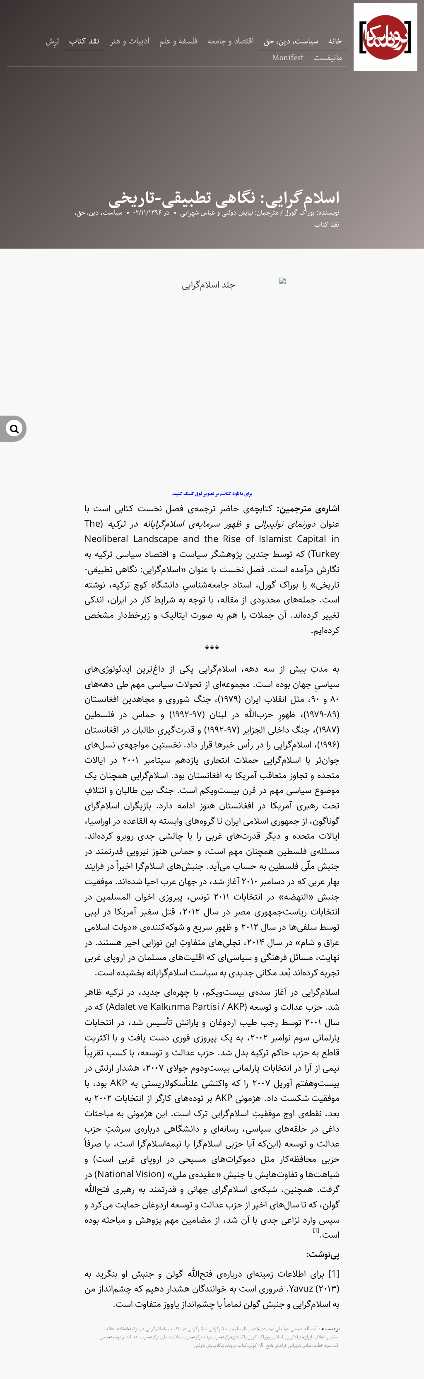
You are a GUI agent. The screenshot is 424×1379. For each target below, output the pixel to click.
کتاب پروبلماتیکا (232, 1345)
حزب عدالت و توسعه (129, 1337)
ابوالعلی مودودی (274, 1329)
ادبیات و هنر (129, 41)
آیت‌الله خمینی (304, 1329)
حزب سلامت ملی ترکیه (171, 1337)
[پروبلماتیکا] (385, 37)
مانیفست (327, 58)
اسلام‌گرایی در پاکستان (186, 1329)
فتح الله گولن (260, 1345)
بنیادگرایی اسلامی (286, 1337)
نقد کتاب (84, 41)
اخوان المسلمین (244, 1329)
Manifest (288, 58)
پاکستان (239, 1337)
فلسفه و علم (178, 41)
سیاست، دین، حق (291, 41)
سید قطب (322, 1345)
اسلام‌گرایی (219, 1329)
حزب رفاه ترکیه (207, 1337)
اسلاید (122, 1329)
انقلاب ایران (314, 1337)
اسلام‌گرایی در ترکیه (147, 1329)
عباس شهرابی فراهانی (292, 1345)
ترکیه (226, 1337)
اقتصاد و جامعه (230, 41)
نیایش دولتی (205, 1345)
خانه (335, 41)
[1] (334, 1274)
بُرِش (52, 41)
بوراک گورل (258, 1337)
